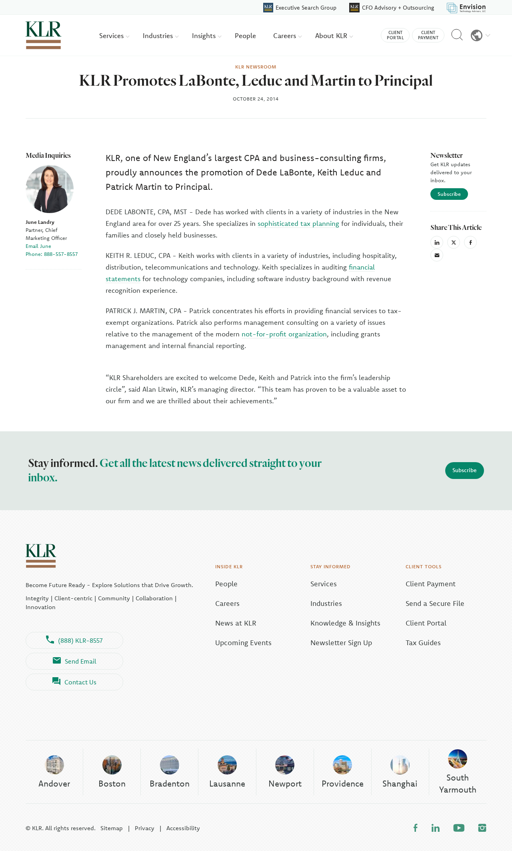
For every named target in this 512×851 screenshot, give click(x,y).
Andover (54, 783)
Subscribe (449, 194)
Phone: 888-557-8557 (52, 254)
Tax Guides (423, 642)
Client (395, 35)
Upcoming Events (243, 642)
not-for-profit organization (284, 334)
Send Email (80, 661)
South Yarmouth (457, 783)
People (245, 35)
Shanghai (400, 783)
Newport (285, 783)
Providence (343, 783)
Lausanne (227, 783)
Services (112, 35)
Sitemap (111, 828)
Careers (285, 35)
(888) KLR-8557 (80, 640)
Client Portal (426, 623)
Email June (38, 246)
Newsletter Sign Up (341, 642)
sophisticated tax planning (298, 223)
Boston (112, 783)
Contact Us (80, 682)
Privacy (144, 828)
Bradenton (170, 783)
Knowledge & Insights (345, 623)
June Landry (40, 222)
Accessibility (183, 828)
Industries (159, 35)
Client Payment (431, 583)
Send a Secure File (435, 603)
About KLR (332, 35)
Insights (205, 35)
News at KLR (235, 623)
